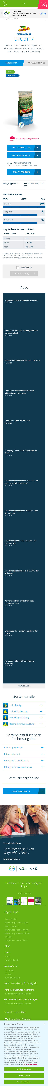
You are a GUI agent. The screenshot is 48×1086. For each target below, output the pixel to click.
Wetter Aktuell (11, 960)
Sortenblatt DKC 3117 (21, 147)
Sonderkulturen (12, 977)
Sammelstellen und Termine (18, 993)
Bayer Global (11, 919)
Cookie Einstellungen (24, 1069)
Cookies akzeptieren (24, 1082)
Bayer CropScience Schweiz (17, 933)
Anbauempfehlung (36, 63)
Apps (7, 956)
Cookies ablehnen (24, 1075)
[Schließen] (1, 13)
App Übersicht (24, 893)
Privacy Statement (30, 1065)
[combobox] (24, 791)
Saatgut (8, 974)
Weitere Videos (23, 686)
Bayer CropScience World (17, 922)
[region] (24, 1053)
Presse (8, 936)
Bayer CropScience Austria (17, 929)
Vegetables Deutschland (16, 940)
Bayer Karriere (11, 926)
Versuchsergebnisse (21, 155)
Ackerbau (9, 970)
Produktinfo (11, 63)
